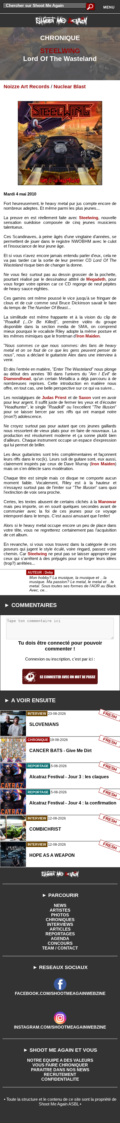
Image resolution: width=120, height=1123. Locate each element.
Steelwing (88, 217)
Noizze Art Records (26, 86)
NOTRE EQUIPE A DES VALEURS (60, 1060)
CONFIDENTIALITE (60, 1079)
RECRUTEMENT (60, 1074)
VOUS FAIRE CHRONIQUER (60, 1065)
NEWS (60, 905)
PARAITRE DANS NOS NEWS (60, 1069)
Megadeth (95, 279)
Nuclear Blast (70, 86)
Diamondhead (17, 378)
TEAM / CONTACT (60, 948)
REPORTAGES (60, 933)
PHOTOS (60, 914)
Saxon (85, 397)
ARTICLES (60, 929)
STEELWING (60, 51)
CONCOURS (60, 943)
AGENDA (60, 938)
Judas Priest (54, 397)
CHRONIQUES (60, 919)
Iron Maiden (88, 336)
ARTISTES (60, 910)
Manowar (107, 501)
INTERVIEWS (60, 924)
